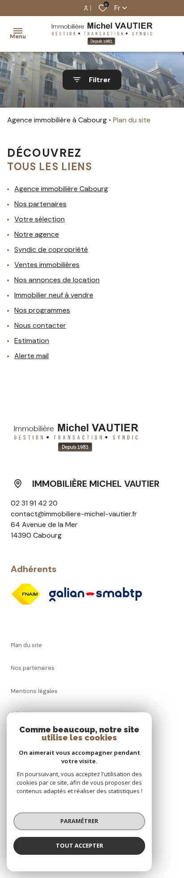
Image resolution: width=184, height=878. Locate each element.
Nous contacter (40, 325)
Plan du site (26, 645)
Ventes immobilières (46, 264)
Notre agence (36, 234)
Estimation (31, 340)
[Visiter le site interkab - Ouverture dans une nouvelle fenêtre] (95, 594)
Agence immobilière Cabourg (61, 188)
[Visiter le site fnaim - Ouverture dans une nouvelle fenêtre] (26, 594)
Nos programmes (42, 310)
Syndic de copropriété (51, 249)
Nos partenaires (40, 204)
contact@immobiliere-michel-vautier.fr (74, 513)
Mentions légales (34, 691)
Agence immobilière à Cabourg (57, 120)
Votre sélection (39, 219)
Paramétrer (79, 821)
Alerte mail (31, 355)
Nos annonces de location (57, 279)
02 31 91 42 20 (34, 503)
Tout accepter (79, 845)
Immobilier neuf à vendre (53, 295)
